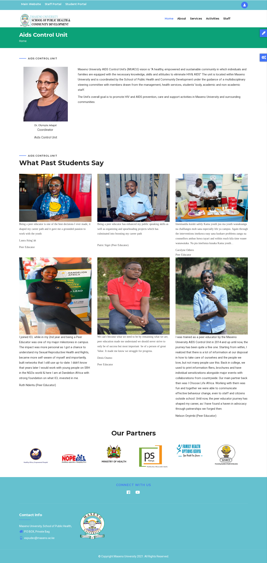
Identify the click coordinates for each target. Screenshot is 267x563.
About (181, 18)
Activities (212, 18)
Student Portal (75, 4)
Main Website (31, 4)
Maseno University (125, 556)
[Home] (45, 18)
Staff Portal (53, 4)
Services (196, 18)
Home (169, 18)
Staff (226, 18)
